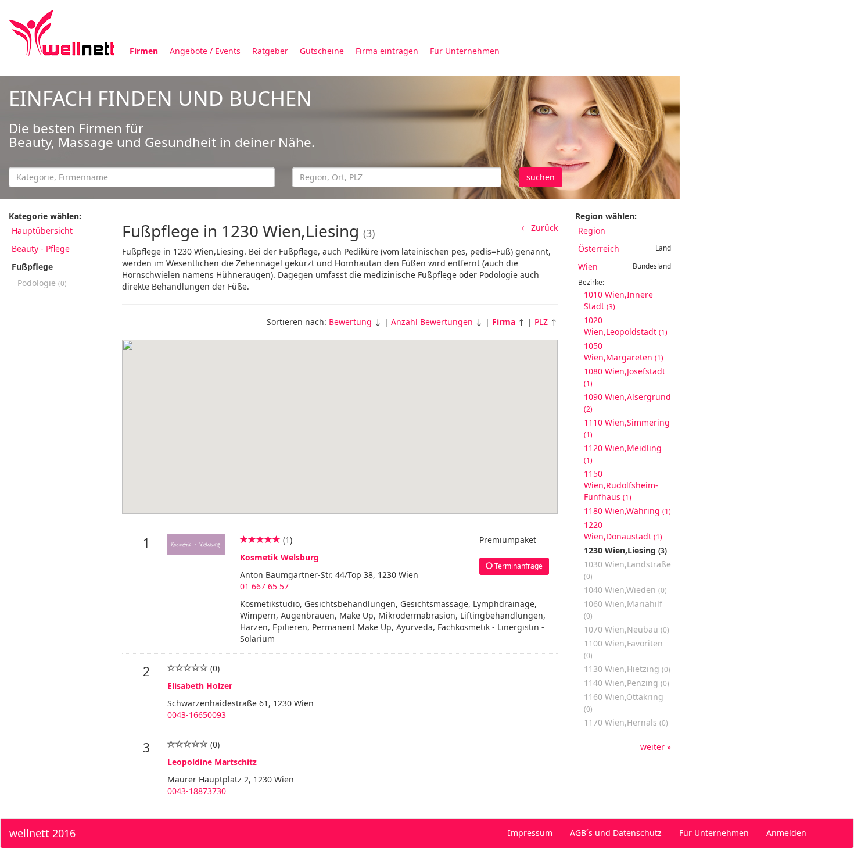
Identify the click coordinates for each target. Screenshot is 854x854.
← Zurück (539, 227)
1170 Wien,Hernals (626, 722)
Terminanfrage (518, 566)
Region (591, 230)
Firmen (144, 50)
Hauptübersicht (42, 230)
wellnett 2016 (42, 833)
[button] (460, 402)
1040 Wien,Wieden (625, 589)
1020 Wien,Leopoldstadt (626, 326)
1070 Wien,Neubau (626, 629)
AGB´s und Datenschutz (616, 832)
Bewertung (350, 321)
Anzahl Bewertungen (432, 321)
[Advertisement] (767, 248)
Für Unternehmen (465, 50)
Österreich (598, 248)
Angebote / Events (205, 50)
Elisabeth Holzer (199, 685)
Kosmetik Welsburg (279, 557)
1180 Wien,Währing (627, 510)
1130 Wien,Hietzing (627, 668)
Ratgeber (270, 50)
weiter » (655, 746)
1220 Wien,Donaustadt (623, 530)
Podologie (42, 282)
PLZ (541, 321)
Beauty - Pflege (41, 248)
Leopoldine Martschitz (212, 761)
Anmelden (786, 832)
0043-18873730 (196, 790)
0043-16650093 (196, 714)
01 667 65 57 (264, 586)
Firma (503, 321)
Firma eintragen (387, 50)
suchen (540, 177)
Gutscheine (322, 50)
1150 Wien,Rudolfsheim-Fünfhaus (621, 485)
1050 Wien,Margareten (623, 351)
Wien (588, 266)
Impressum (530, 832)
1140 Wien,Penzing (626, 682)
